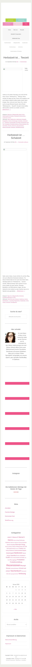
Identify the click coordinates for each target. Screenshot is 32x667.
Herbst (9, 121)
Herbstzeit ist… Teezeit (16, 57)
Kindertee (7, 122)
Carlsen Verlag (15, 546)
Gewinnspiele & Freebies (8, 116)
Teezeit (9, 125)
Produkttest (7, 124)
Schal (27, 300)
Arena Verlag (16, 540)
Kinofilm (8, 557)
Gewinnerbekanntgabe (20, 550)
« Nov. (15, 609)
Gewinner (11, 550)
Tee (27, 124)
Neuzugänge (13, 559)
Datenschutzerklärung (11, 639)
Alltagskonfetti (15, 114)
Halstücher (21, 299)
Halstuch (17, 299)
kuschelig (18, 122)
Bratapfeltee (5, 121)
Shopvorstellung (22, 124)
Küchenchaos (22, 116)
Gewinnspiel (10, 553)
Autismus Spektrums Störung (16, 542)
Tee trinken (5, 125)
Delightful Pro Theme (19, 658)
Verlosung (22, 574)
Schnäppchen (14, 302)
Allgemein (9, 114)
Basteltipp (13, 544)
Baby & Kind (21, 114)
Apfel (9, 119)
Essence (17, 548)
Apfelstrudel (19, 119)
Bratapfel (24, 119)
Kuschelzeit (23, 122)
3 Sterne (14, 537)
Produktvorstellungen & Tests (9, 297)
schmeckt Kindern (15, 568)
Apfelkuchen (13, 119)
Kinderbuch (22, 555)
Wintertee (13, 127)
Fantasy (21, 548)
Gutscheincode (11, 299)
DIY (24, 546)
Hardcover (18, 553)
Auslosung (21, 540)
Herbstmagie (15, 121)
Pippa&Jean (17, 300)
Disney (21, 546)
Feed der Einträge (10, 512)
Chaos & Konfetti (16, 11)
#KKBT (9, 537)
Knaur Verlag (13, 557)
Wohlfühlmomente (20, 127)
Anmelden (8, 508)
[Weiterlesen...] (6, 109)
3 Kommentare (23, 61)
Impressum (8, 643)
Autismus (7, 542)
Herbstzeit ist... (6, 300)
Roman (8, 568)
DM (26, 546)
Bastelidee (24, 542)
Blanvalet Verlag (20, 544)
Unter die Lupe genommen (18, 125)
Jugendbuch (13, 555)
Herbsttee (20, 121)
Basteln (8, 544)
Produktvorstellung (14, 124)
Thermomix (23, 571)
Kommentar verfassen (23, 142)
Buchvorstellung (8, 546)
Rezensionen (13, 565)
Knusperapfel (13, 122)
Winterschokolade (7, 127)
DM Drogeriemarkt (11, 548)
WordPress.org (9, 520)
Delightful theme (17, 655)
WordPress (18, 660)
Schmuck (8, 302)
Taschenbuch (15, 571)
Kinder (18, 555)
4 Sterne (20, 537)
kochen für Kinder (20, 557)
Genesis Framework (10, 660)
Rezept (23, 565)
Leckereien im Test (7, 117)
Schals (4, 302)
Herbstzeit (16, 116)
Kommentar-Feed (10, 516)
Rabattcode (22, 300)
